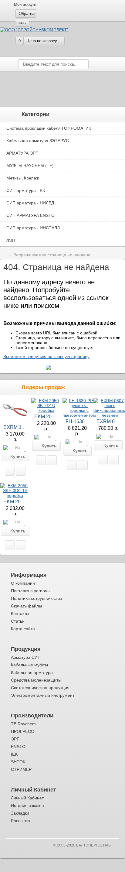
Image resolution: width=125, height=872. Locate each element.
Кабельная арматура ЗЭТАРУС (37, 140)
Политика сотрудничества (36, 598)
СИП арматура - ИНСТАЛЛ (33, 227)
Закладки (20, 813)
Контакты (20, 613)
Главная (5, 255)
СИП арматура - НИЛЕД (30, 202)
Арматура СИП (26, 657)
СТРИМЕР (21, 769)
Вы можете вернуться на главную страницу (46, 356)
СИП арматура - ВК (25, 190)
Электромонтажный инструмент (42, 695)
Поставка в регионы (30, 590)
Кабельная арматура (32, 672)
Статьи (18, 621)
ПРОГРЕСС (22, 731)
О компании (23, 583)
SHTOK (18, 761)
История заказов (27, 805)
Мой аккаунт (25, 4)
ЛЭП (10, 240)
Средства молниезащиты (36, 680)
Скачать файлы (26, 606)
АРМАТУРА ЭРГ (22, 153)
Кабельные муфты (29, 664)
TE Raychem (23, 723)
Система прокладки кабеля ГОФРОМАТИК (48, 128)
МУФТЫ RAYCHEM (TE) (30, 165)
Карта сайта (23, 628)
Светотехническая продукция (40, 687)
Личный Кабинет (27, 797)
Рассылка (20, 820)
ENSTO (18, 746)
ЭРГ (15, 739)
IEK (14, 754)
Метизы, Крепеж (22, 178)
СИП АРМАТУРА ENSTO (30, 215)
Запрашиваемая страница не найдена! (53, 255)
